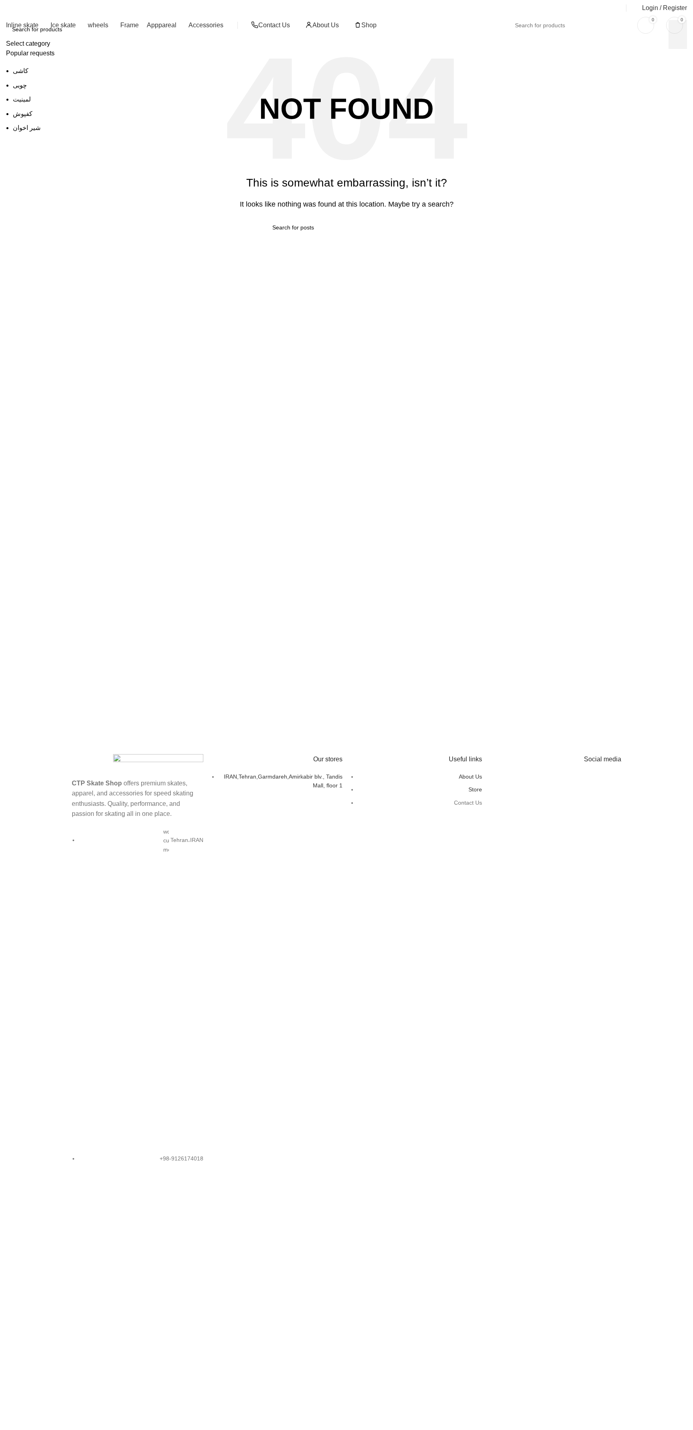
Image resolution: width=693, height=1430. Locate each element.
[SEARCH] (616, 25)
